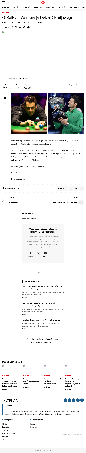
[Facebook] (30, 254)
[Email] (20, 27)
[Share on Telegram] (76, 188)
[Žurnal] (43, 2)
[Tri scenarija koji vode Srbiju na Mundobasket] (53, 370)
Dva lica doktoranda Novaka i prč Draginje (41, 320)
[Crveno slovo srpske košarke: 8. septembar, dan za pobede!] (74, 370)
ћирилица (26, 218)
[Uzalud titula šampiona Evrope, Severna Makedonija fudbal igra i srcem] (11, 370)
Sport (5, 12)
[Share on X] (16, 27)
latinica (34, 218)
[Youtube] (45, 254)
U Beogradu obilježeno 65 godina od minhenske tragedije (38, 304)
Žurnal (4, 22)
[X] (38, 254)
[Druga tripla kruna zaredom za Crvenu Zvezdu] (32, 370)
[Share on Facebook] (12, 27)
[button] (4, 2)
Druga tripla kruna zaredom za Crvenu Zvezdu (31, 381)
